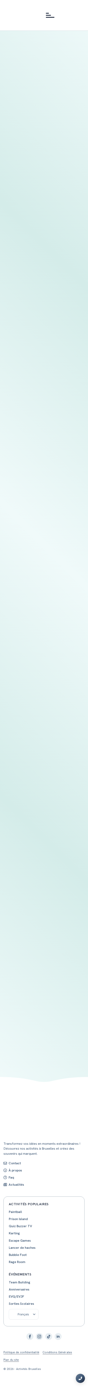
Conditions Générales (57, 1352)
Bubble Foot (18, 1255)
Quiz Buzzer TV (20, 1226)
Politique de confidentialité (21, 1352)
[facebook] (29, 1336)
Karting (14, 1233)
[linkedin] (58, 1336)
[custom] (48, 1336)
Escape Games (20, 1240)
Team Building (19, 1282)
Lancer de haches (22, 1248)
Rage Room (17, 1262)
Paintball (15, 1212)
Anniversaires (19, 1289)
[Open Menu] (49, 15)
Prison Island (18, 1219)
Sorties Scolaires (21, 1304)
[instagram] (39, 1336)
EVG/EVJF (16, 1296)
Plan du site (11, 1360)
